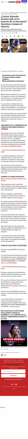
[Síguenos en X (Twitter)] (14, 384)
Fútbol (11, 352)
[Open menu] (2, 2)
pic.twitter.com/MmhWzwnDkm (11, 146)
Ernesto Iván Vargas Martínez (9, 32)
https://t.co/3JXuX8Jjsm (9, 263)
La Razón (20, 197)
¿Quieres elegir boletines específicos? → (13, 379)
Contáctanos (20, 360)
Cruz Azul (14, 285)
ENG (25, 3)
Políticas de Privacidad (19, 362)
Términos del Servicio (8, 362)
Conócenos (13, 360)
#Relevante (4, 133)
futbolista (22, 207)
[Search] (6, 2)
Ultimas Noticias (16, 352)
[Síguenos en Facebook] (11, 384)
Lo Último (6, 12)
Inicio (2, 12)
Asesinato (7, 352)
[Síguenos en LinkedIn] (16, 384)
